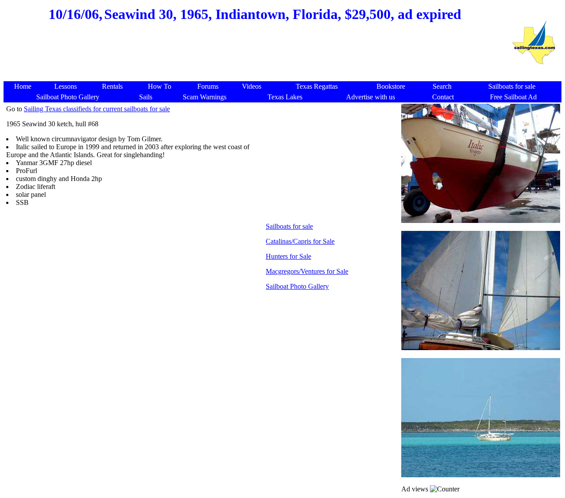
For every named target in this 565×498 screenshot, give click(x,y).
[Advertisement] (255, 60)
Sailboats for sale (289, 226)
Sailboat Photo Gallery (297, 286)
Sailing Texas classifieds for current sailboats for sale (97, 109)
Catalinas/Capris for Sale (300, 241)
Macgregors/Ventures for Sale (307, 271)
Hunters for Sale (288, 256)
